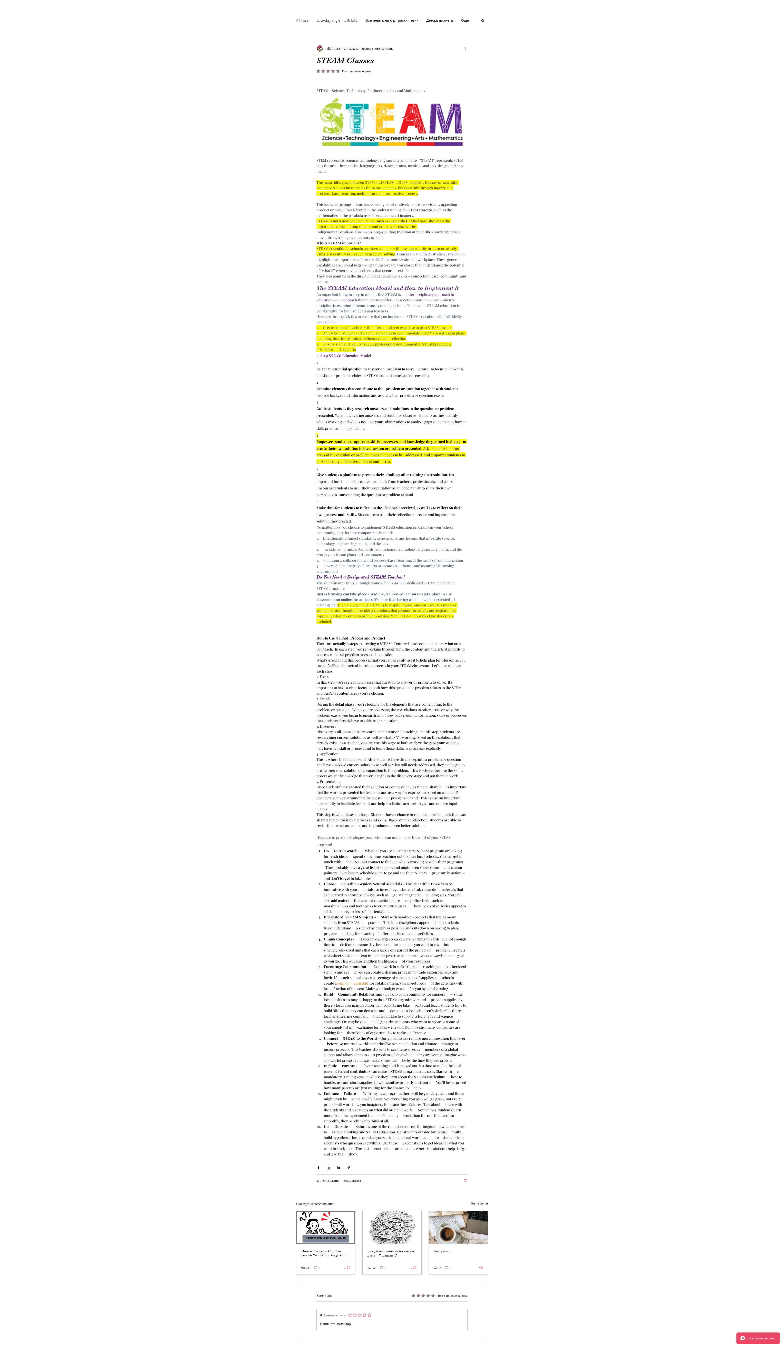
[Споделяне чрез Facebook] (318, 1168)
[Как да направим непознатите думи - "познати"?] (392, 1227)
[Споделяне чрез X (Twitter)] (328, 1168)
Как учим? (442, 1251)
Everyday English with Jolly (337, 20)
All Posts (302, 20)
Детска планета (439, 20)
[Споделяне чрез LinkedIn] (338, 1168)
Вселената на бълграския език (391, 20)
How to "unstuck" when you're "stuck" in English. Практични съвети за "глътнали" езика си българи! (324, 1253)
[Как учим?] (458, 1227)
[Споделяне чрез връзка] (348, 1168)
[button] (483, 20)
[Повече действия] (465, 48)
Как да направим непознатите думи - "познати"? (391, 1253)
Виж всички (479, 1203)
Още (465, 20)
